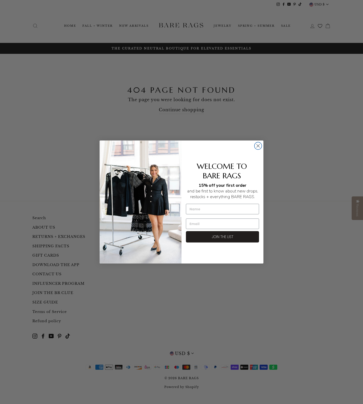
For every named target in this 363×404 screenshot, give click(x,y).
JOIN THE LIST (222, 236)
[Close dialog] (258, 146)
